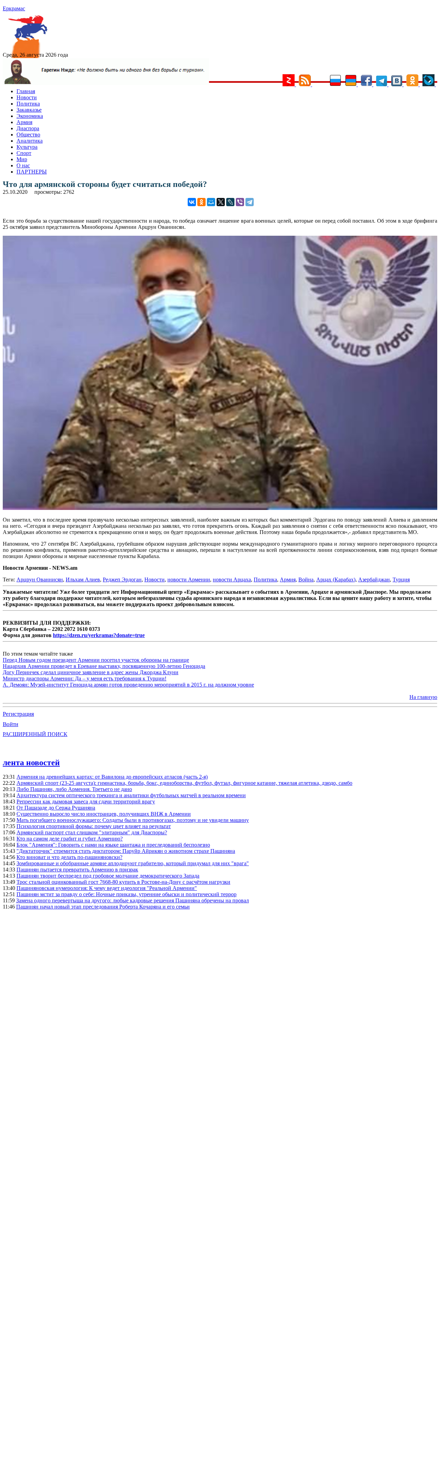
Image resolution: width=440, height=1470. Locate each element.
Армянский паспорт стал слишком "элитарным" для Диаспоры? (91, 832)
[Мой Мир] (211, 202)
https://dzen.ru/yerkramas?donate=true (99, 635)
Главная (25, 91)
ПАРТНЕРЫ (31, 172)
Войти (10, 724)
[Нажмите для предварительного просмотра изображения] (220, 508)
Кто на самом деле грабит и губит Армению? (69, 839)
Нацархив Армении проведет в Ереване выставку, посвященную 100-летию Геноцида (104, 666)
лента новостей (31, 762)
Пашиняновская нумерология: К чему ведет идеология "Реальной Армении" (106, 888)
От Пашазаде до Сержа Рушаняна (55, 808)
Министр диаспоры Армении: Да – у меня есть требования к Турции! (84, 678)
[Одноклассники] (201, 202)
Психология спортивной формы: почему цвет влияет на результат (93, 826)
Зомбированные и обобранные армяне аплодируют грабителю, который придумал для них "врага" (132, 863)
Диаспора (27, 128)
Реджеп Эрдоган (122, 579)
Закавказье (29, 110)
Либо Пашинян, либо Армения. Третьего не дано (74, 789)
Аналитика (29, 141)
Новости (26, 97)
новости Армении (188, 579)
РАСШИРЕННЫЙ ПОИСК (35, 734)
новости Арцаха (232, 579)
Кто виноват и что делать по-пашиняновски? (69, 857)
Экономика (29, 116)
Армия (24, 122)
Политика (28, 104)
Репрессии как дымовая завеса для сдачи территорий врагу (85, 801)
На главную (423, 697)
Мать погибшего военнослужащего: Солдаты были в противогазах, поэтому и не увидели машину (132, 820)
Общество (28, 134)
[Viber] (240, 202)
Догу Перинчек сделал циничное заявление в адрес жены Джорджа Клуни (90, 672)
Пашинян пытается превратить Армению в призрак (77, 869)
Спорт (23, 153)
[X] (221, 202)
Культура (26, 147)
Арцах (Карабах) (335, 579)
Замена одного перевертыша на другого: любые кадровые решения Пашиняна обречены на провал (132, 900)
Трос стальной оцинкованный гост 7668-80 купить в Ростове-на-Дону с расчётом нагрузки (123, 882)
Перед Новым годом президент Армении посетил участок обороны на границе (96, 660)
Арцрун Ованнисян (39, 579)
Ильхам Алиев (83, 579)
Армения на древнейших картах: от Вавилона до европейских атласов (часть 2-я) (112, 777)
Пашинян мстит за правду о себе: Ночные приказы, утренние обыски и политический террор (126, 894)
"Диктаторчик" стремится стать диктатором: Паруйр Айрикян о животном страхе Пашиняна (125, 851)
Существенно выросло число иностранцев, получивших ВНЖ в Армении (103, 814)
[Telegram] (249, 202)
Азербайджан (374, 579)
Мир (21, 159)
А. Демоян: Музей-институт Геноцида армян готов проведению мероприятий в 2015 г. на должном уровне (128, 685)
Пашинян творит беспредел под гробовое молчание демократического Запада (107, 876)
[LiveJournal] (230, 202)
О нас (23, 165)
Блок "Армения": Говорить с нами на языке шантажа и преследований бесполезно (113, 845)
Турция (401, 579)
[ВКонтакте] (192, 202)
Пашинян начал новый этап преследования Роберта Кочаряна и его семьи (103, 907)
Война (306, 579)
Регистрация (18, 714)
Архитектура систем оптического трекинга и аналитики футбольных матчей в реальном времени (131, 795)
